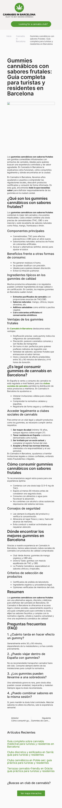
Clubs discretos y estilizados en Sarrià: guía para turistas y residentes (30, 753)
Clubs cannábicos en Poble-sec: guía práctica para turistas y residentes (29, 761)
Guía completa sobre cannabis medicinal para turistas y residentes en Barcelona (30, 744)
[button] (57, 10)
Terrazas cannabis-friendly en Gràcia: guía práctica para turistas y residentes (31, 770)
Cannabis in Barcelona (20, 39)
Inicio (8, 36)
